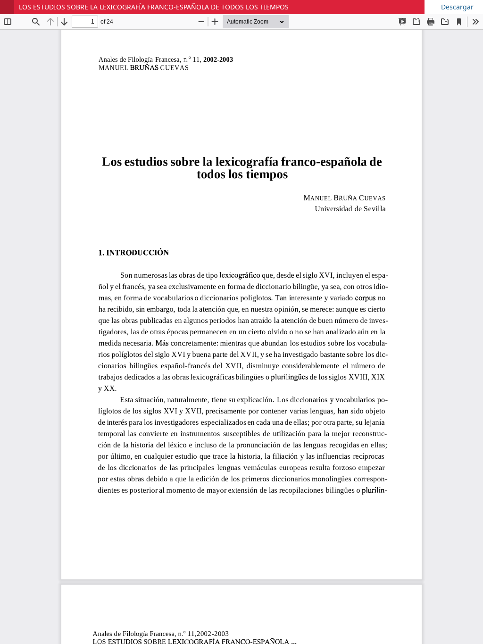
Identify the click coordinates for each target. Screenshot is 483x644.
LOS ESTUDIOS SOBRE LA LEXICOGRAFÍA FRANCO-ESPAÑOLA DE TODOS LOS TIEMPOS (154, 6)
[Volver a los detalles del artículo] (7, 7)
